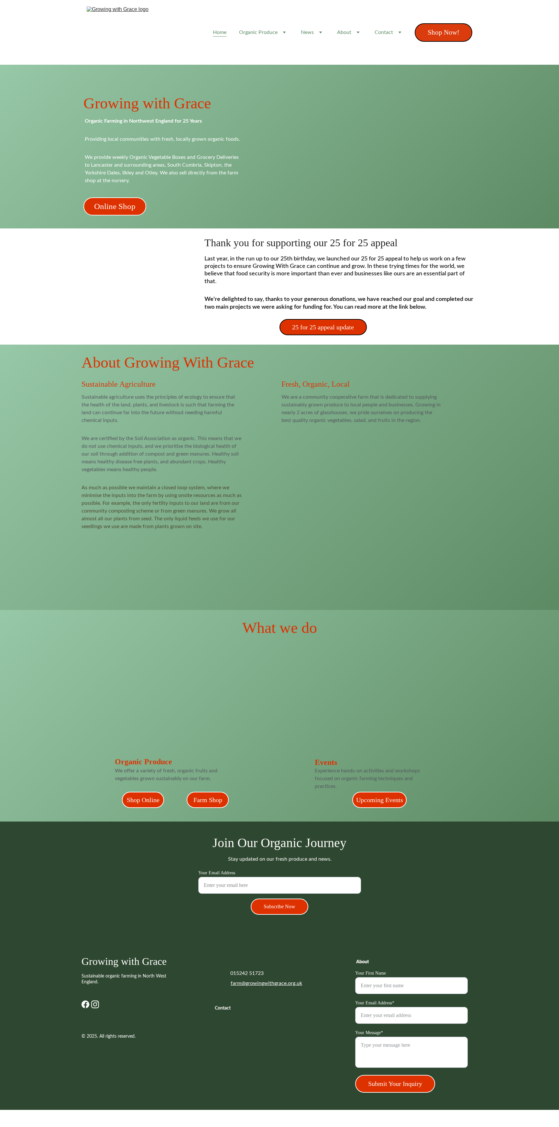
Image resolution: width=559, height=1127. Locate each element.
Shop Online (143, 799)
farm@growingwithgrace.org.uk (266, 983)
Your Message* (369, 1032)
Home (219, 32)
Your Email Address (216, 872)
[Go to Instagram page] (95, 1004)
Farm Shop (207, 799)
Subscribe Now (279, 906)
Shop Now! (443, 32)
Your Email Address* (374, 1002)
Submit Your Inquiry (395, 1083)
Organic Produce (258, 32)
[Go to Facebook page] (85, 1004)
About (344, 32)
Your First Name (370, 973)
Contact (384, 32)
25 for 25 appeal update (323, 327)
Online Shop (115, 206)
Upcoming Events (379, 799)
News (307, 32)
